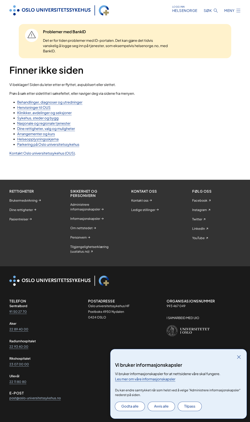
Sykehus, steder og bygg (38, 118)
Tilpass (189, 406)
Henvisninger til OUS (34, 107)
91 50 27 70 (18, 311)
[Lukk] (239, 357)
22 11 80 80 (17, 382)
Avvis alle (161, 406)
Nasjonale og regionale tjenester (44, 123)
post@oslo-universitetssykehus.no (35, 398)
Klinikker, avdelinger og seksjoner (44, 112)
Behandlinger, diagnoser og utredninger (49, 102)
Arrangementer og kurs (36, 133)
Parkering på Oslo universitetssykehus (48, 144)
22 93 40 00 (18, 346)
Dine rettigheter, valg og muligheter (46, 128)
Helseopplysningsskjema (38, 139)
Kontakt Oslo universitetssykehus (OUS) (42, 153)
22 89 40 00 (18, 329)
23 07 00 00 (19, 364)
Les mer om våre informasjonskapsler (145, 379)
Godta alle (129, 406)
